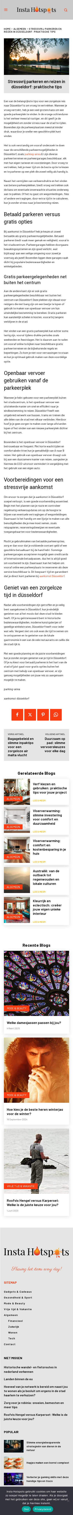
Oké (26, 1509)
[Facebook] (17, 715)
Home (7, 28)
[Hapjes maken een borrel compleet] (14, 1462)
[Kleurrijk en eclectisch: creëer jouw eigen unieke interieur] (17, 910)
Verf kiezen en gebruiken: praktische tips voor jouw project (50, 788)
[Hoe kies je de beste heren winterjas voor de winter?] (36, 1070)
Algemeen (19, 28)
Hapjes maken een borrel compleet (47, 1462)
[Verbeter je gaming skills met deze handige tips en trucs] (14, 1479)
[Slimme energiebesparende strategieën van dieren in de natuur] (14, 1446)
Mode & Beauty (16, 1008)
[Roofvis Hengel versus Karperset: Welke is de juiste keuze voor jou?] (36, 1161)
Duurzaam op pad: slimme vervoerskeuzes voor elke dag (52, 744)
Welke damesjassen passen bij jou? (34, 1022)
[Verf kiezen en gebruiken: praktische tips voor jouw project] (17, 792)
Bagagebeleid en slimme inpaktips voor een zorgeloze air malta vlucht (21, 746)
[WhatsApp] (56, 715)
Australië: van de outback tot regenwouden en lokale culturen (46, 877)
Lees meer (39, 800)
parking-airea (33, 154)
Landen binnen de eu (18, 1379)
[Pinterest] (43, 715)
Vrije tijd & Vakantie (21, 1186)
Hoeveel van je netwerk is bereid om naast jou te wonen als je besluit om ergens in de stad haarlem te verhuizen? (36, 1391)
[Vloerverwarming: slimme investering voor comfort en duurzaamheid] (17, 820)
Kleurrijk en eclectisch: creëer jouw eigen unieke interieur (47, 907)
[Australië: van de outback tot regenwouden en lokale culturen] (17, 880)
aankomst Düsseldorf (51, 576)
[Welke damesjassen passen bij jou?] (36, 983)
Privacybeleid (43, 1509)
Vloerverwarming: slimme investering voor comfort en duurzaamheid (47, 817)
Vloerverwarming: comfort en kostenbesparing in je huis (49, 847)
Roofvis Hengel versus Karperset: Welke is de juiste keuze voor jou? (33, 1202)
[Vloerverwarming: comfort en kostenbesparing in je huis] (17, 850)
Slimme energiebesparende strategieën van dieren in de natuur (43, 1446)
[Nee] (68, 1501)
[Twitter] (30, 715)
